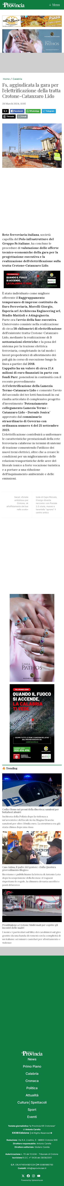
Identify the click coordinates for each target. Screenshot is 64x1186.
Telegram (50, 111)
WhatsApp (34, 111)
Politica (32, 1088)
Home (6, 78)
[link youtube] (38, 1175)
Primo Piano (32, 1066)
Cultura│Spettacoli (32, 1102)
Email (23, 116)
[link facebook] (28, 1175)
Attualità (32, 1095)
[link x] (23, 1175)
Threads (10, 116)
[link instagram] (33, 1175)
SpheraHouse (37, 1180)
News (32, 1059)
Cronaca (32, 1081)
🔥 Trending (9, 768)
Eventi (32, 1117)
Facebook (18, 111)
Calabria (17, 78)
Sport (32, 1109)
